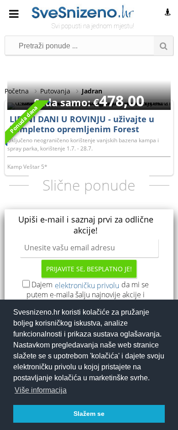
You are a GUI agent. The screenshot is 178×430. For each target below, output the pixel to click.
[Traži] (163, 45)
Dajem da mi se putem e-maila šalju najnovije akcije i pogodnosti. (87, 295)
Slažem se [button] (89, 413)
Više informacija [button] (41, 390)
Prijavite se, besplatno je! (89, 268)
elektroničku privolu (87, 285)
